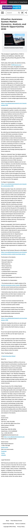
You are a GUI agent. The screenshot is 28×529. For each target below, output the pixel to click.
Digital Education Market (8, 356)
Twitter (3, 453)
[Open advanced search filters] (22, 12)
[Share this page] (26, 12)
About (7, 520)
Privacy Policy (21, 526)
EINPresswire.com (16, 65)
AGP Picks (3, 2)
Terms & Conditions (20, 523)
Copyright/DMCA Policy (9, 526)
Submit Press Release (8, 523)
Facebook (3, 451)
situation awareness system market (10, 285)
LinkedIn (3, 455)
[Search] (19, 12)
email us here (4, 447)
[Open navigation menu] (2, 12)
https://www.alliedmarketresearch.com (14, 437)
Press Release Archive (16, 520)
